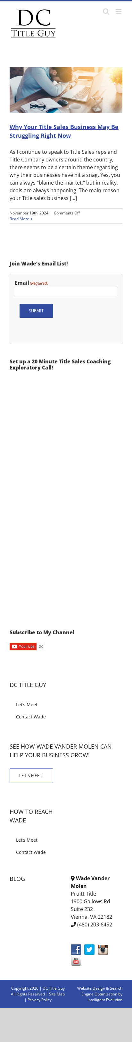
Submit (36, 311)
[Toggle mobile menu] (119, 11)
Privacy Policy (40, 1000)
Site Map (57, 994)
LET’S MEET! (31, 775)
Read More (19, 218)
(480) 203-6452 (94, 924)
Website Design (91, 988)
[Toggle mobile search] (106, 11)
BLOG (17, 878)
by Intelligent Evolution (104, 997)
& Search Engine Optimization (101, 991)
